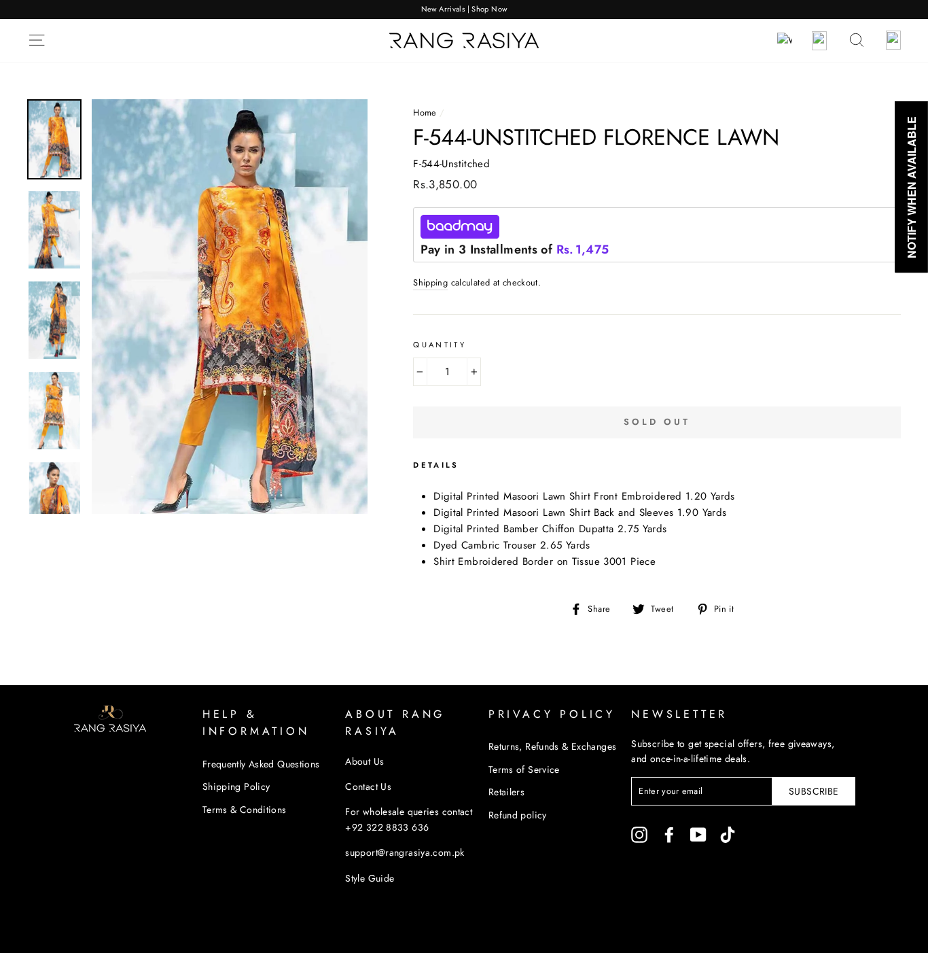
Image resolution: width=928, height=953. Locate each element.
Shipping (430, 282)
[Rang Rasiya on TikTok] (727, 834)
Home (425, 112)
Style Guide (369, 878)
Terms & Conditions (244, 809)
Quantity (439, 344)
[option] (464, 9)
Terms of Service (524, 769)
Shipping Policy (236, 786)
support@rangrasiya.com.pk (404, 852)
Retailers (506, 792)
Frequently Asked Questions (261, 764)
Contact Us (368, 786)
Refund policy (517, 815)
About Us (364, 761)
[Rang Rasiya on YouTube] (698, 834)
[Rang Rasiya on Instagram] (639, 834)
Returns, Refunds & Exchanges (552, 746)
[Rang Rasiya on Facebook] (669, 834)
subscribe (813, 791)
